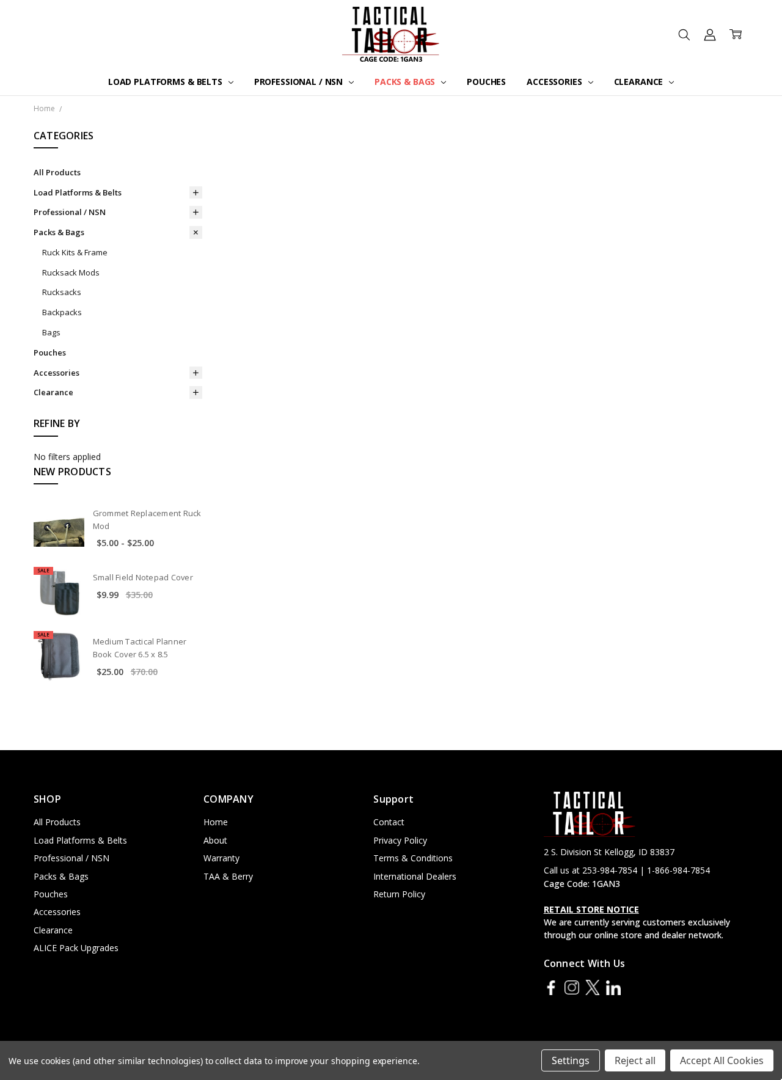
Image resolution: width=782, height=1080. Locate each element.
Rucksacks (61, 291)
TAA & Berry (228, 876)
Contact (388, 822)
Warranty (221, 858)
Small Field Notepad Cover (143, 577)
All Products (57, 172)
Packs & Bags (406, 81)
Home (215, 822)
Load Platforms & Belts (166, 81)
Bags (51, 332)
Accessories (555, 81)
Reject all (635, 1060)
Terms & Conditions (413, 858)
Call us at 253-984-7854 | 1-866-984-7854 (627, 870)
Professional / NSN (299, 81)
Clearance (640, 81)
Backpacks (62, 312)
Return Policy (399, 894)
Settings (571, 1060)
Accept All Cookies (722, 1060)
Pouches (486, 81)
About (215, 840)
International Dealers (414, 876)
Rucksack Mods (71, 272)
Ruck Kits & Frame (75, 252)
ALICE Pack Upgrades (76, 948)
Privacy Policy (400, 840)
